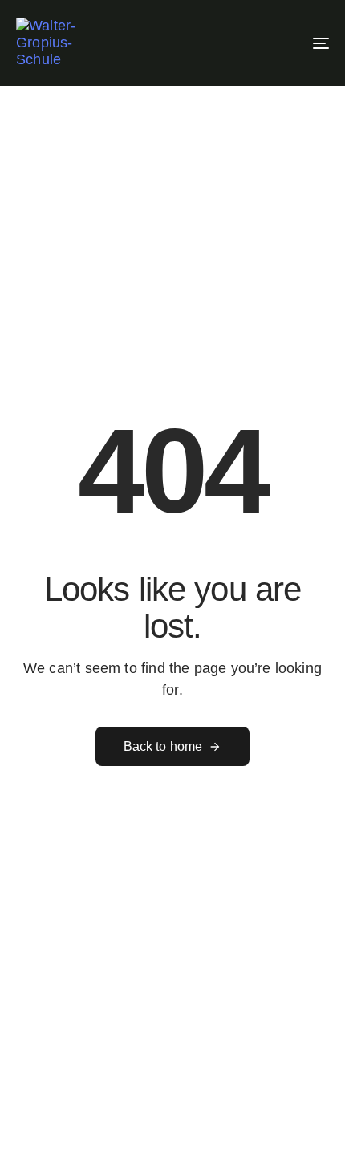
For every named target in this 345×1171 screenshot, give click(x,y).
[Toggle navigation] (277, 43)
